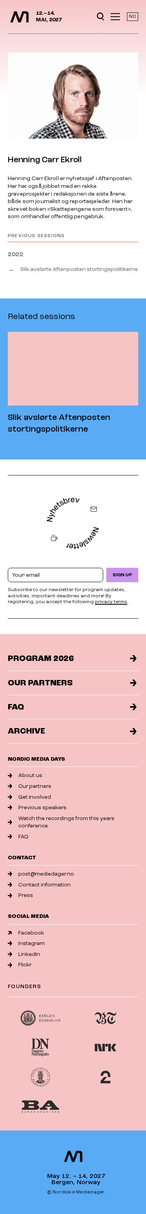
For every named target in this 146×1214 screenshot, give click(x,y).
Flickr (25, 965)
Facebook (31, 933)
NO (132, 16)
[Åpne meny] (115, 16)
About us (30, 775)
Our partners (40, 682)
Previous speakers (42, 807)
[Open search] (100, 16)
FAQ (16, 706)
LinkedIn (29, 954)
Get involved (34, 797)
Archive (26, 731)
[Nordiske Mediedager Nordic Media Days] (73, 1156)
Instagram (31, 943)
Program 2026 (41, 658)
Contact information (44, 885)
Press (25, 895)
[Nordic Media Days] (19, 17)
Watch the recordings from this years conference (66, 822)
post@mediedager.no (46, 874)
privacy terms (111, 601)
